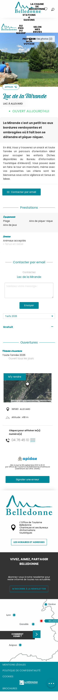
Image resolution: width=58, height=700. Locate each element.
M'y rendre (14, 376)
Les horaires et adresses (29, 542)
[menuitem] (37, 6)
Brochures (9, 688)
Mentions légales (14, 664)
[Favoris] (46, 9)
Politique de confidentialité (21, 670)
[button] (53, 9)
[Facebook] (26, 569)
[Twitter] (31, 569)
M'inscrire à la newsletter (29, 588)
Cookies (7, 676)
